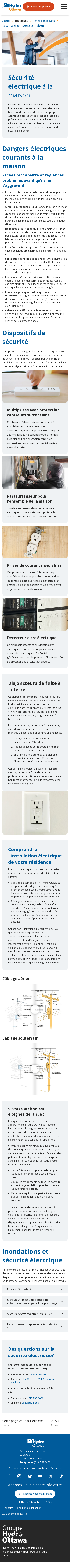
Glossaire (7, 1507)
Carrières (56, 1468)
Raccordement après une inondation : (32, 1326)
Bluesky (30, 1476)
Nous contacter (40, 1468)
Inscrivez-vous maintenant (37, 1493)
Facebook (9, 1476)
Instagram (19, 1476)
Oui (57, 1421)
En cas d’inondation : (21, 1289)
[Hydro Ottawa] (11, 7)
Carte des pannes (40, 6)
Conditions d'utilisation (28, 1507)
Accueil (6, 20)
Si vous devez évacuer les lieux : (29, 1314)
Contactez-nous (30, 1402)
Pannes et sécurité (44, 20)
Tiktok (61, 1476)
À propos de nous (19, 1468)
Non (57, 1425)
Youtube (40, 1476)
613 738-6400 (35, 1398)
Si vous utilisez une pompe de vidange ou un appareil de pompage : (33, 1301)
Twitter (50, 1476)
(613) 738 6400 (42, 1462)
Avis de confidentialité (14, 1513)
